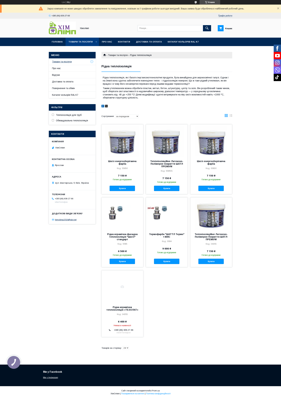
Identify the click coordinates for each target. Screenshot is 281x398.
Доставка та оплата (149, 42)
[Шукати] (207, 28)
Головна (57, 42)
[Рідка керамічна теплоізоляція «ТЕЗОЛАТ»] (122, 287)
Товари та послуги (80, 42)
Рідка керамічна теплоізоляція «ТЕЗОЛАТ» (122, 308)
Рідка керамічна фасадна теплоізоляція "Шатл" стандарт (122, 237)
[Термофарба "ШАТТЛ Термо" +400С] (166, 214)
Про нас (107, 42)
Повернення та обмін (63, 88)
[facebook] (102, 106)
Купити (122, 188)
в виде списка (230, 116)
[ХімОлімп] (62, 33)
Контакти (124, 42)
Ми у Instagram (50, 377)
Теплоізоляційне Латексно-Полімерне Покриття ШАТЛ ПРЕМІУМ (211, 237)
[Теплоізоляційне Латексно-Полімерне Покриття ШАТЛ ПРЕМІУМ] (211, 214)
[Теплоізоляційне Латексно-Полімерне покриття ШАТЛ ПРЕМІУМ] (166, 141)
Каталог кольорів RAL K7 (183, 42)
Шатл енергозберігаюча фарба (122, 162)
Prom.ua (156, 391)
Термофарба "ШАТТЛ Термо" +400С (166, 235)
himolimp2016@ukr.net (65, 219)
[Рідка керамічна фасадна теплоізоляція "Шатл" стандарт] (122, 214)
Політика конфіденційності (158, 393)
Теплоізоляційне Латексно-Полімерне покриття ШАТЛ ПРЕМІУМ (166, 164)
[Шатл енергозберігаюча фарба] (122, 141)
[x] (106, 106)
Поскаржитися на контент (132, 393)
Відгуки (56, 75)
